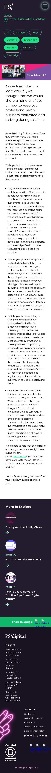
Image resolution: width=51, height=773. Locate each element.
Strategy (20, 32)
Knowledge (13, 55)
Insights (8, 15)
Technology (30, 40)
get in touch (19, 456)
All (8, 32)
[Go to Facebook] (37, 622)
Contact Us (29, 714)
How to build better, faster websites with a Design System (12, 696)
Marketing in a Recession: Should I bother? (13, 675)
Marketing (12, 40)
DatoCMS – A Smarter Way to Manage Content (13, 663)
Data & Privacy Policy (34, 731)
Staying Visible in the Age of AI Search (13, 685)
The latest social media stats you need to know (13, 652)
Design (35, 32)
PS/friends (28, 47)
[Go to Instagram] (45, 747)
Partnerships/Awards (34, 718)
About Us (29, 709)
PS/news (11, 47)
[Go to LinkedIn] (44, 622)
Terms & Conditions (33, 726)
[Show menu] (44, 5)
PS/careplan (30, 722)
